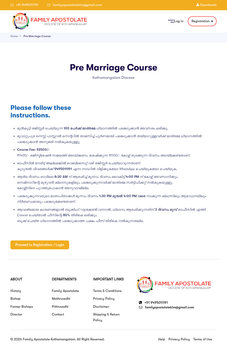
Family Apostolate (65, 291)
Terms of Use (202, 339)
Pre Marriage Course (37, 36)
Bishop (15, 299)
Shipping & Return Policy (106, 317)
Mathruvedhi (61, 299)
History (15, 291)
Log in (178, 21)
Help (161, 339)
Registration (200, 21)
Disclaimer (101, 307)
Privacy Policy (104, 299)
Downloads (208, 5)
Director (16, 314)
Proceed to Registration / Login (39, 245)
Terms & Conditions (107, 291)
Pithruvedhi (60, 307)
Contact (58, 314)
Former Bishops (21, 307)
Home (14, 36)
